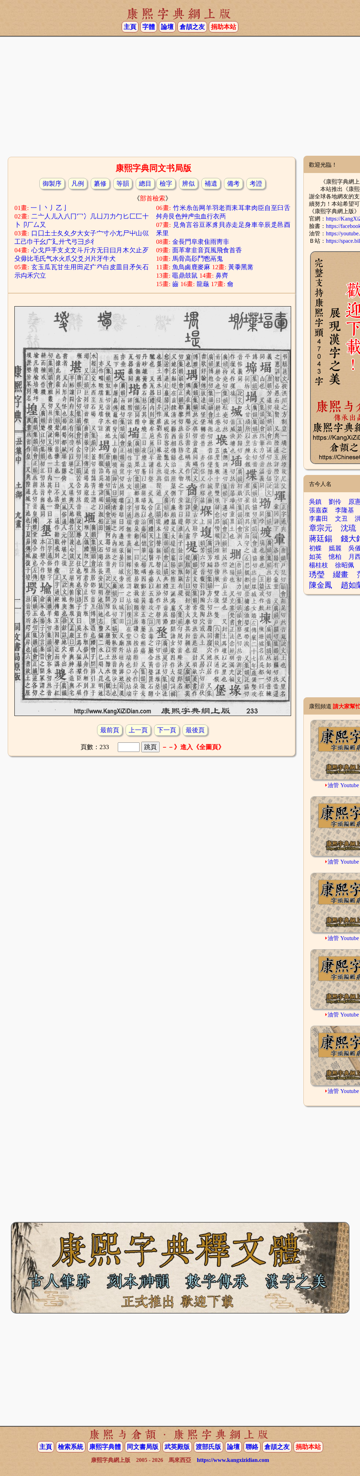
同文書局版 (143, 1446)
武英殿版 (177, 1446)
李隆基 (344, 510)
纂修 (100, 183)
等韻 (122, 183)
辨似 (188, 183)
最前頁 (109, 730)
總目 (145, 183)
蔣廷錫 (320, 538)
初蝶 (315, 548)
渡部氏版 (208, 1446)
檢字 (166, 183)
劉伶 (335, 501)
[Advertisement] (180, 99)
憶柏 (335, 556)
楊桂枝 (318, 565)
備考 (233, 183)
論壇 (167, 26)
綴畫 (340, 574)
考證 (256, 183)
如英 (315, 556)
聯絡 (252, 1446)
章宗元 (320, 528)
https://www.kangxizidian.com (233, 1460)
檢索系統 (70, 1446)
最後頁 (195, 730)
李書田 (318, 518)
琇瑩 (316, 574)
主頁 (130, 26)
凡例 (77, 183)
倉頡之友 (192, 26)
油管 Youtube (343, 785)
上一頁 (138, 730)
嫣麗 (335, 548)
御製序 (52, 183)
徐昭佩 (344, 565)
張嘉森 (318, 510)
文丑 (341, 518)
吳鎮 (315, 501)
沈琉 (348, 528)
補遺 (211, 183)
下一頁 (166, 730)
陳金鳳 (320, 585)
